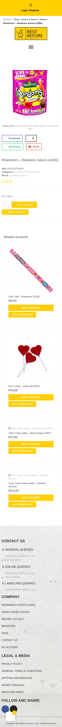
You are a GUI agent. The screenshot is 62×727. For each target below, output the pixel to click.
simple (24, 175)
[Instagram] (13, 709)
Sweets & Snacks (29, 19)
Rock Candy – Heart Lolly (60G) (24, 386)
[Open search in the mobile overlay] (31, 5)
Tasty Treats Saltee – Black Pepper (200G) (29, 433)
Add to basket (25, 205)
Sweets (43, 19)
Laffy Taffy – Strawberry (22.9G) (24, 296)
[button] (8, 71)
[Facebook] (5, 709)
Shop (16, 19)
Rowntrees (14, 175)
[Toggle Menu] (31, 47)
